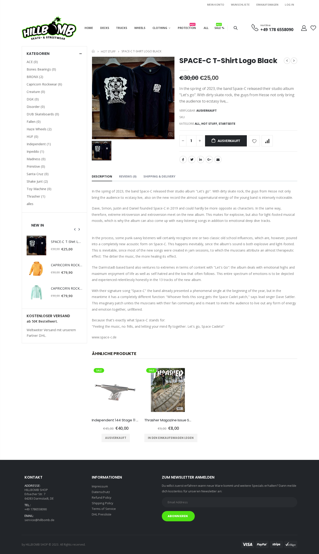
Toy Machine (39, 189)
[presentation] (75, 229)
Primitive (36, 166)
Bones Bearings (41, 69)
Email (218, 159)
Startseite (93, 51)
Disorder (36, 106)
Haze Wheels (39, 129)
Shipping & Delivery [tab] (159, 176)
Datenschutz (101, 492)
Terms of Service (104, 509)
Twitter (191, 159)
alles (30, 204)
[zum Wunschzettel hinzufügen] (254, 140)
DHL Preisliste (101, 514)
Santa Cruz (38, 174)
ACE (32, 62)
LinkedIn (200, 159)
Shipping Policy (102, 503)
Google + (209, 159)
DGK (33, 99)
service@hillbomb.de (38, 520)
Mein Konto (215, 4)
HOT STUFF (108, 51)
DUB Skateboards (43, 114)
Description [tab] (102, 176)
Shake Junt (37, 181)
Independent (39, 144)
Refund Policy (101, 497)
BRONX (35, 77)
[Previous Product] (287, 60)
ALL (197, 124)
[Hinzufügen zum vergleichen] (267, 140)
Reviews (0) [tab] (127, 176)
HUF (32, 136)
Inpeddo (35, 151)
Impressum (100, 486)
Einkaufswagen (267, 4)
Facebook (183, 159)
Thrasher (36, 196)
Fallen (34, 121)
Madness (36, 159)
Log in (289, 4)
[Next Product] (294, 60)
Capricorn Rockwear (44, 84)
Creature (36, 91)
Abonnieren (178, 516)
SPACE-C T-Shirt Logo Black (228, 61)
